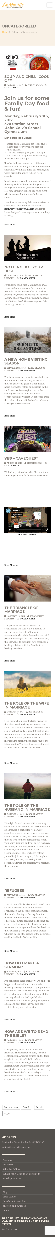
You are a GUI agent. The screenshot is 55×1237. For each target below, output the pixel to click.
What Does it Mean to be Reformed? (21, 1174)
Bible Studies (9, 1197)
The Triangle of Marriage (21, 610)
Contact (7, 1210)
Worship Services (12, 1178)
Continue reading (18, 942)
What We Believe (11, 1169)
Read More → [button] (11, 224)
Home (5, 32)
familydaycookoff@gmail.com (19, 209)
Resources (8, 1165)
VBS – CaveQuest (21, 458)
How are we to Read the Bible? (26, 1033)
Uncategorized (12, 88)
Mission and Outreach (14, 1206)
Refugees (14, 890)
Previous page (11, 1107)
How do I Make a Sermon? (21, 965)
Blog (5, 1192)
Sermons (7, 1160)
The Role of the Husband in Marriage (27, 807)
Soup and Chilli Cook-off (27, 79)
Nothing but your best (23, 269)
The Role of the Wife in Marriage (26, 705)
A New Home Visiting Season (26, 361)
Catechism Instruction (14, 1201)
